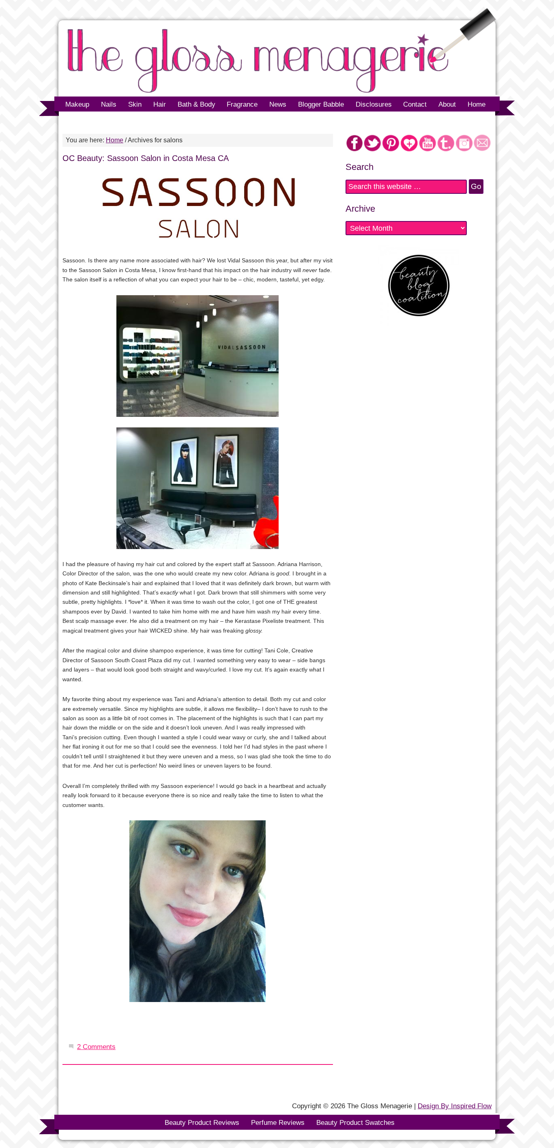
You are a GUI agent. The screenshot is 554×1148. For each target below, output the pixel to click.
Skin (135, 104)
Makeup (74, 104)
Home (476, 104)
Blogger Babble (318, 104)
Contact (415, 104)
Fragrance (242, 104)
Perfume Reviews (278, 1123)
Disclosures (374, 104)
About (447, 104)
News (275, 104)
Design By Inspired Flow (455, 1106)
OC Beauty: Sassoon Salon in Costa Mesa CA (145, 158)
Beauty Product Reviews (202, 1123)
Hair (159, 104)
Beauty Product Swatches (355, 1123)
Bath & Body (196, 104)
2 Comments (96, 1047)
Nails (108, 104)
